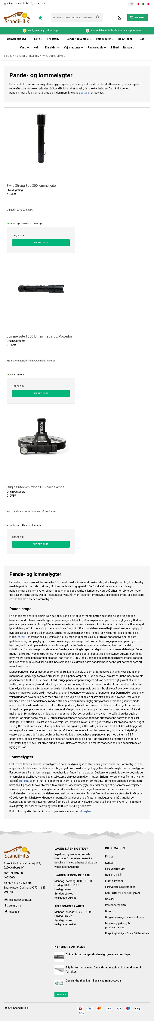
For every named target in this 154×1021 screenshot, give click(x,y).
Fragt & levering (114, 880)
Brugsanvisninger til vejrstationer (124, 917)
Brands (109, 911)
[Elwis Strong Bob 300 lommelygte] (41, 144)
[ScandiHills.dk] (17, 17)
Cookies (110, 899)
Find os (109, 856)
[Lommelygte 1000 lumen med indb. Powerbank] (41, 295)
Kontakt (109, 862)
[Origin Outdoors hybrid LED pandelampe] (41, 446)
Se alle (61, 994)
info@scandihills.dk (17, 3)
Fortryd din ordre (115, 868)
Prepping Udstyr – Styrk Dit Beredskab (127, 933)
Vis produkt (40, 242)
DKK (131, 4)
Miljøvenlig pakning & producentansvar (117, 925)
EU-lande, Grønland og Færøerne (116, 30)
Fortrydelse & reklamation (120, 886)
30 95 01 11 (40, 3)
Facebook (14, 911)
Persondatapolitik (115, 905)
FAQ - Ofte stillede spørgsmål (122, 893)
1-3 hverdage (43, 30)
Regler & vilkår (113, 874)
